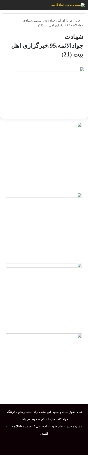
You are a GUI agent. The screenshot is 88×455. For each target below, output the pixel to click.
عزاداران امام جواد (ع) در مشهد (53, 20)
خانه (78, 20)
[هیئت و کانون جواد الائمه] (68, 5)
